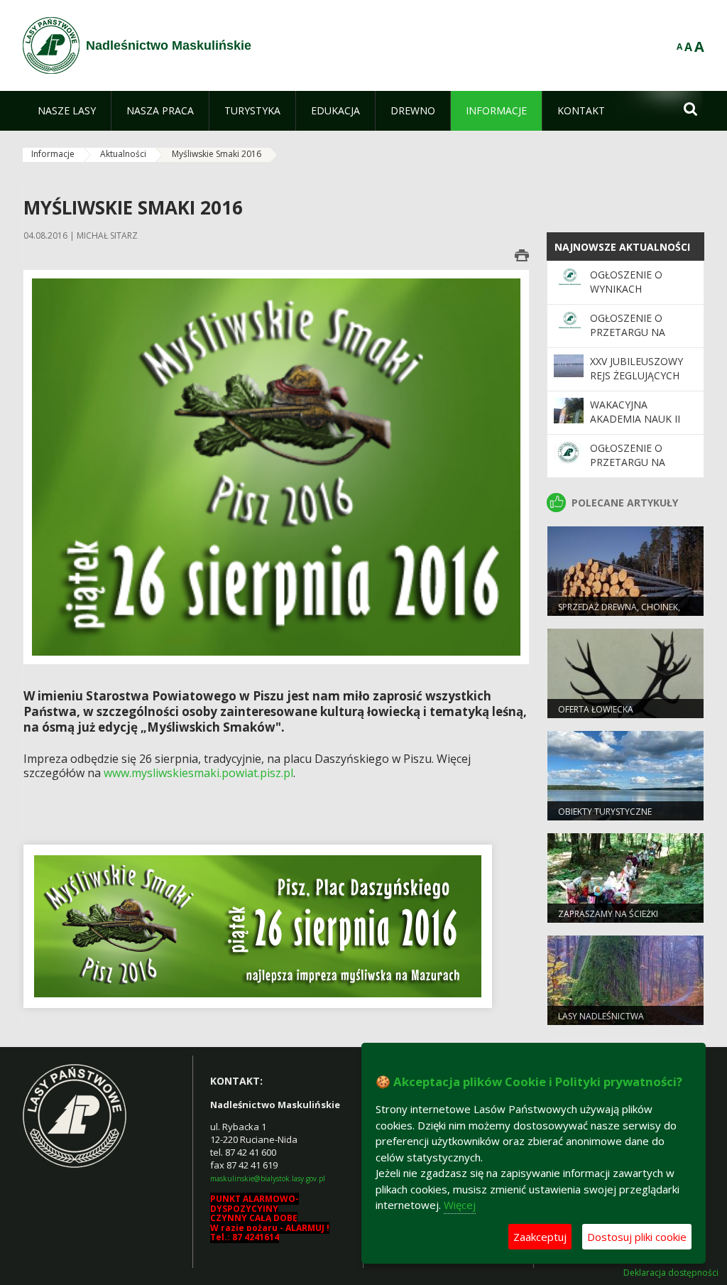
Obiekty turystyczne (605, 812)
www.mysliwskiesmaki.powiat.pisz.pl (198, 773)
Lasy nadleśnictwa (601, 1016)
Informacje (53, 154)
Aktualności (123, 154)
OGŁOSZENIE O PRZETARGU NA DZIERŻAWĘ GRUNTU (640, 332)
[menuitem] (67, 111)
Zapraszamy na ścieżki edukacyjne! (608, 920)
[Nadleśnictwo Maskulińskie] (51, 45)
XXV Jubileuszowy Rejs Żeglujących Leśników (636, 375)
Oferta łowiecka (595, 709)
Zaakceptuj (540, 1237)
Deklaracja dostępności (670, 1273)
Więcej (460, 1205)
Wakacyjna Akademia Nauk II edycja (635, 419)
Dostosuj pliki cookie (637, 1237)
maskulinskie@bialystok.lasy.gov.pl (267, 1178)
